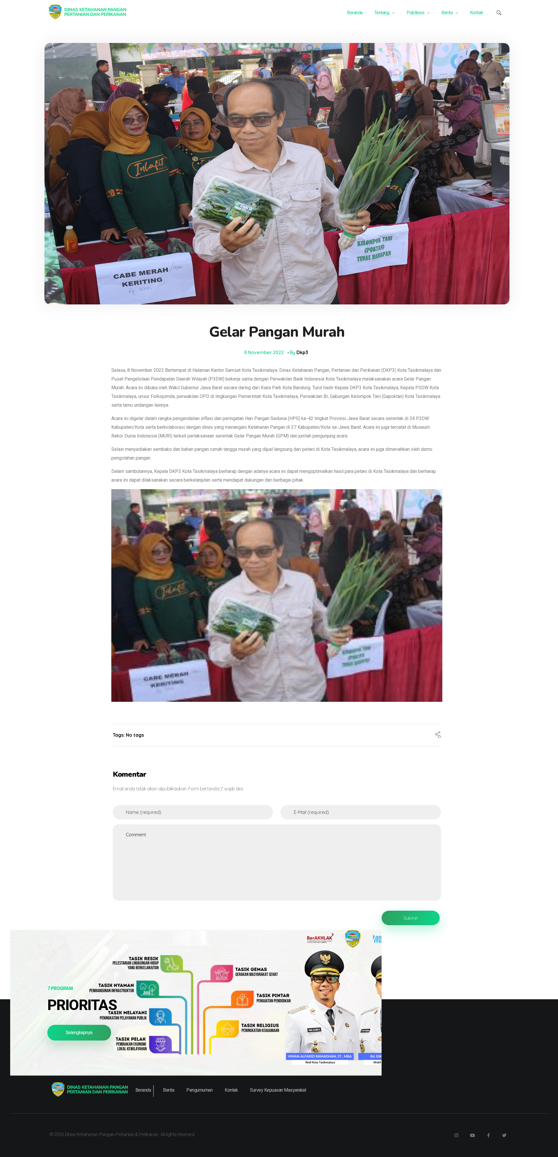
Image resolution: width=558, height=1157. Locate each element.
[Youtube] (472, 1135)
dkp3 (302, 352)
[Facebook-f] (488, 1135)
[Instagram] (456, 1135)
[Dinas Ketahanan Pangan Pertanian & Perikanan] (87, 12)
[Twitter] (504, 1135)
